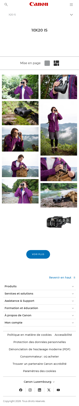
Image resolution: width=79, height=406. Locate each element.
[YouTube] (58, 389)
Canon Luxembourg (38, 381)
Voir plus (38, 254)
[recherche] (6, 5)
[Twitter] (48, 389)
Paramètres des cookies (39, 371)
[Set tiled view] (47, 63)
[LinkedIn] (39, 389)
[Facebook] (20, 389)
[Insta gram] (30, 389)
